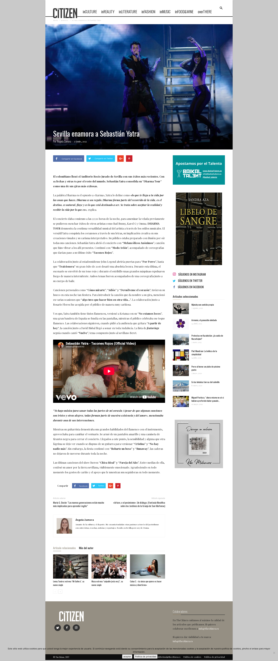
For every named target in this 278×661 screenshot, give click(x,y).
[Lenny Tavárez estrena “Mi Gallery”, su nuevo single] (70, 566)
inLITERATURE (128, 11)
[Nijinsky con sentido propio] (181, 308)
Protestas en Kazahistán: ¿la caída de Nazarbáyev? (207, 337)
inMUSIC (165, 11)
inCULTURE (90, 11)
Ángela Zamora (64, 141)
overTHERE (205, 11)
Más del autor (86, 548)
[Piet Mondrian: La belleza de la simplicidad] (181, 355)
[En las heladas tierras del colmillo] (181, 386)
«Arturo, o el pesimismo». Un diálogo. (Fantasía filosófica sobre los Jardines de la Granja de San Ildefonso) (139, 504)
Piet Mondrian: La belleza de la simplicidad (204, 352)
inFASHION (148, 11)
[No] (274, 652)
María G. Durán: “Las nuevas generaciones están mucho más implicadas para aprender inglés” (78, 504)
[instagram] (76, 627)
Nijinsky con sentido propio (202, 304)
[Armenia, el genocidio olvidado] (181, 324)
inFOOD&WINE (184, 11)
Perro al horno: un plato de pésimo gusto (205, 368)
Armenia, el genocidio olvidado (204, 320)
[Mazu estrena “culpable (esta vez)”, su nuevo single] (109, 566)
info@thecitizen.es (209, 628)
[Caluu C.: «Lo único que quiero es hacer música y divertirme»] (147, 566)
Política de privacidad (145, 656)
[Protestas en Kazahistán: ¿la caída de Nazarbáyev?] (181, 339)
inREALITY (107, 11)
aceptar (127, 656)
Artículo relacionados (64, 548)
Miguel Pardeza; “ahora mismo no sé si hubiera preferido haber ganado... (207, 399)
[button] (221, 8)
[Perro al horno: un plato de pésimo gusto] (181, 370)
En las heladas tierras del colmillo (205, 382)
